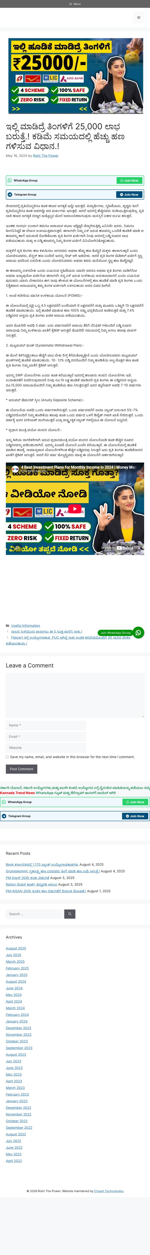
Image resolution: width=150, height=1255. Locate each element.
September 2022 (19, 1128)
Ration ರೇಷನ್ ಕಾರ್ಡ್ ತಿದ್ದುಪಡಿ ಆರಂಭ (31, 884)
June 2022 (14, 1148)
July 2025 (13, 955)
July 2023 (13, 1061)
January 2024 (17, 1021)
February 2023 (17, 1094)
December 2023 (18, 1028)
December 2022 (18, 1108)
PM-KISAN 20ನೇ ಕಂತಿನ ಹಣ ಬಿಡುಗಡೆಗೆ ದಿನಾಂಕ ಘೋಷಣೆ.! (46, 891)
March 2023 (15, 1088)
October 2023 (17, 1041)
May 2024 (14, 995)
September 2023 (19, 1048)
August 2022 (16, 1134)
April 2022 (14, 1161)
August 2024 (16, 981)
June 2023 (14, 1068)
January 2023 (17, 1101)
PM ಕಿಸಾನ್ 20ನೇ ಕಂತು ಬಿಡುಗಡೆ (27, 878)
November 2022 (18, 1114)
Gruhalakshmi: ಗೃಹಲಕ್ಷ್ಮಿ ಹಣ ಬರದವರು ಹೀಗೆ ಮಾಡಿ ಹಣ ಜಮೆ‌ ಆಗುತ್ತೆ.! (53, 871)
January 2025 (16, 975)
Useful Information (25, 626)
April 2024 (14, 1001)
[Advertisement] (75, 588)
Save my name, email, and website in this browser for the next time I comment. (72, 757)
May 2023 (14, 1074)
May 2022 (13, 1154)
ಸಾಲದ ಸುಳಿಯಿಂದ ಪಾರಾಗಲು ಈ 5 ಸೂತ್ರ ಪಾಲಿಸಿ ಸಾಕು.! (46, 631)
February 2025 (17, 968)
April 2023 (14, 1081)
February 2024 (17, 1015)
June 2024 (14, 988)
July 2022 (13, 1141)
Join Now (131, 180)
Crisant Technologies (109, 1191)
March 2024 (15, 1008)
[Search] (69, 914)
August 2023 (16, 1055)
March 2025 (15, 962)
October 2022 (17, 1121)
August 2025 (16, 948)
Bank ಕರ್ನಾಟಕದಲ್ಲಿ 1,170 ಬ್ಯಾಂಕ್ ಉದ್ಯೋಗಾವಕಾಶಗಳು (42, 864)
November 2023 (18, 1035)
